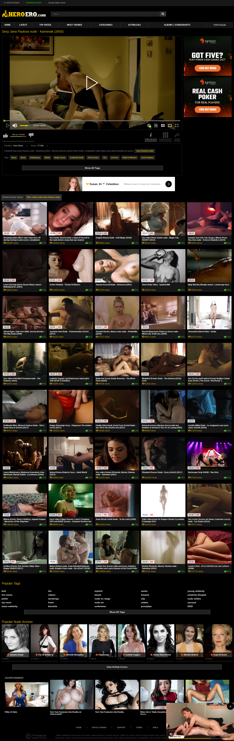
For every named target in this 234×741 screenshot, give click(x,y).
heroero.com (41, 735)
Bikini (47, 158)
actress (114, 158)
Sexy (13, 158)
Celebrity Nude (76, 158)
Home (7, 25)
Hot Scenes (93, 158)
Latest (23, 25)
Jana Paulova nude (144, 151)
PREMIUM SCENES (34, 3)
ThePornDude (219, 25)
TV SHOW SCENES (11, 3)
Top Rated (45, 25)
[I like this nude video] (5, 137)
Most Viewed (74, 25)
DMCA (155, 727)
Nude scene (59, 158)
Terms (139, 727)
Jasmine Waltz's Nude (56, 3)
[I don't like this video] (31, 137)
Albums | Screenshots (177, 25)
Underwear (35, 158)
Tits (104, 158)
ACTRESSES (134, 25)
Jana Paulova (147, 158)
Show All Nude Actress (117, 667)
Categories (106, 25)
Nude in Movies (130, 158)
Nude (23, 158)
